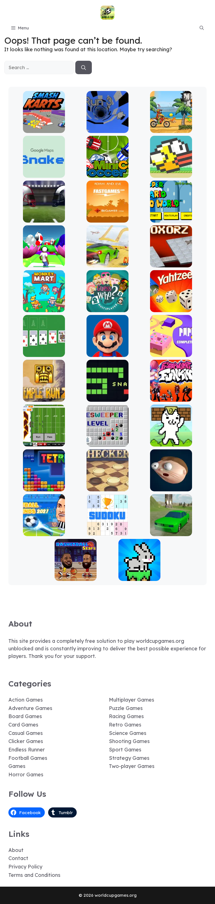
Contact (18, 858)
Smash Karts (44, 129)
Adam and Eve (107, 218)
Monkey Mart (43, 308)
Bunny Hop (139, 577)
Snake (107, 397)
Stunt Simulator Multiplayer (171, 529)
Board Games (25, 716)
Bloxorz (171, 263)
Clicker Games (25, 741)
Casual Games (25, 733)
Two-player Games (132, 766)
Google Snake (43, 173)
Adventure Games (30, 708)
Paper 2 (171, 353)
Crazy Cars (107, 263)
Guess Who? (107, 308)
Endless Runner (26, 749)
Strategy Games (129, 758)
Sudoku (107, 532)
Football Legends (44, 532)
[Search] (83, 67)
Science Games (127, 733)
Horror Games (25, 774)
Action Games (25, 700)
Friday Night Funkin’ (171, 397)
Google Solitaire (43, 353)
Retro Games (125, 724)
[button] (201, 28)
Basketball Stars (75, 577)
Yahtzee (171, 308)
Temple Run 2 (44, 397)
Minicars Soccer (107, 173)
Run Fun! (43, 263)
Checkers (107, 487)
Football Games (27, 758)
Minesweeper (107, 442)
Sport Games (125, 749)
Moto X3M (171, 129)
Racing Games (126, 716)
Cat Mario (171, 442)
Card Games (23, 724)
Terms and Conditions (34, 875)
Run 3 (108, 129)
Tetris (43, 487)
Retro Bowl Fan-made (44, 442)
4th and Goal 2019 (43, 218)
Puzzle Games (126, 708)
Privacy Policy (25, 866)
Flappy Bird (171, 173)
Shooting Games (129, 741)
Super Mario (107, 353)
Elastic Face (171, 487)
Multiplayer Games (131, 700)
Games (16, 766)
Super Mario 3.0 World (171, 218)
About (16, 850)
